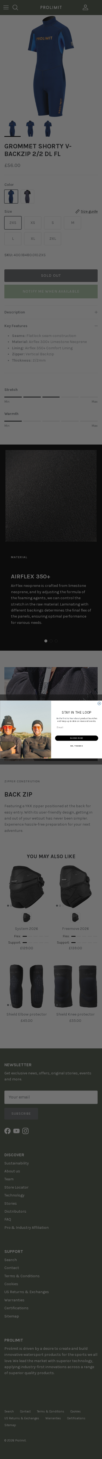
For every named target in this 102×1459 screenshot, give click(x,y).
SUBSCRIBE (76, 738)
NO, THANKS (76, 746)
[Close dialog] (99, 703)
